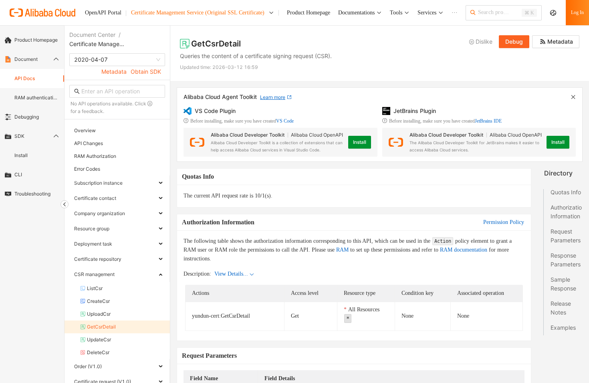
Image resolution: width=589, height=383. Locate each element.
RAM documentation (463, 250)
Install (21, 155)
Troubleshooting (32, 194)
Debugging (26, 117)
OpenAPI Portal (103, 13)
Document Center (92, 34)
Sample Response (563, 284)
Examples (563, 327)
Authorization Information (566, 212)
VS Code (285, 121)
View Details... (231, 274)
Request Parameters (566, 236)
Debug (514, 41)
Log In (577, 12)
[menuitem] (32, 40)
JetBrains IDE (488, 121)
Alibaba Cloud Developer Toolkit (247, 135)
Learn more (272, 97)
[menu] (32, 117)
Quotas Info (566, 192)
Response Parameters (566, 260)
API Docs (24, 78)
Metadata (114, 71)
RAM (342, 250)
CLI (18, 174)
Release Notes (561, 308)
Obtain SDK (146, 71)
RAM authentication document (36, 98)
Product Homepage (36, 40)
